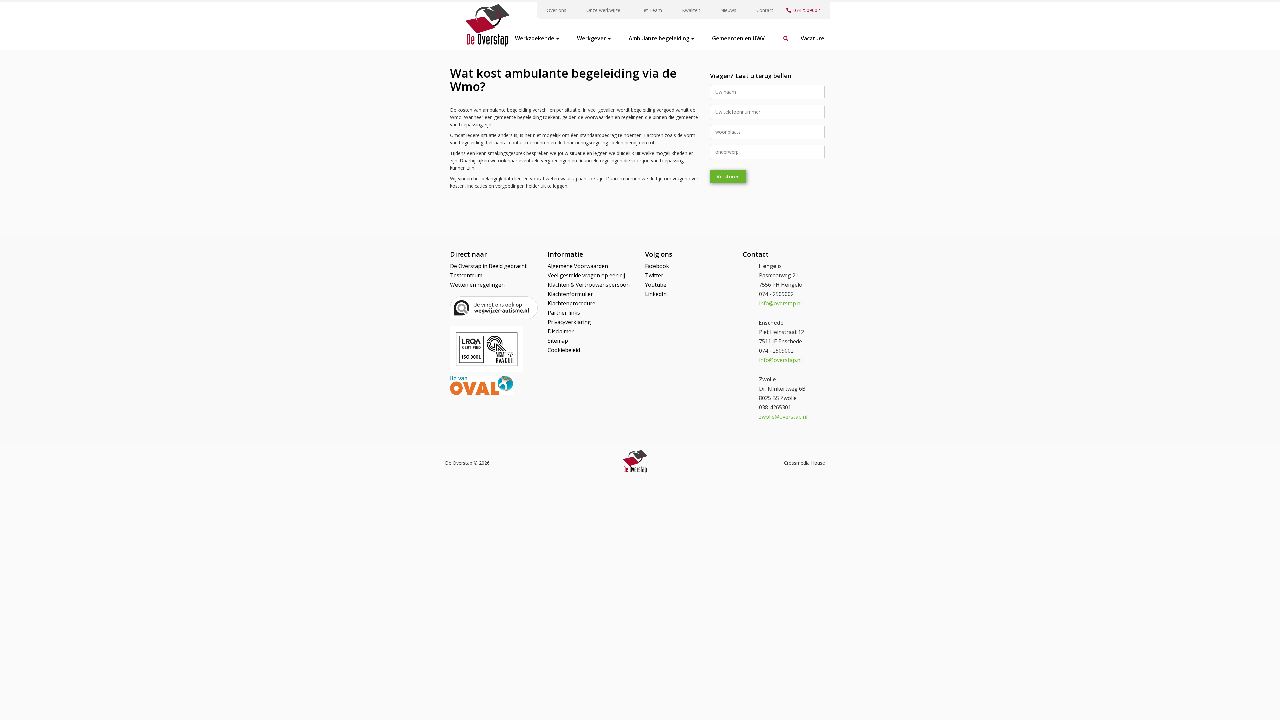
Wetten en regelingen (477, 284)
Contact (764, 10)
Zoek (782, 35)
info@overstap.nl (780, 303)
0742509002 (806, 10)
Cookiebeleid (564, 350)
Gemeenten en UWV (738, 38)
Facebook (657, 266)
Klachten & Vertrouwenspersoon (589, 284)
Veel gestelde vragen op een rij (586, 275)
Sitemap (558, 340)
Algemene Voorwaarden (578, 266)
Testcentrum (466, 275)
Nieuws (728, 10)
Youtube (655, 284)
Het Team (651, 10)
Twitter (654, 275)
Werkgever (592, 38)
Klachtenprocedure (571, 303)
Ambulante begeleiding (660, 38)
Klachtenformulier (570, 294)
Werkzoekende (535, 38)
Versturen (728, 176)
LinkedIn (656, 294)
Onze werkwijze (603, 10)
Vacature (812, 38)
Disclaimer (561, 331)
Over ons (556, 10)
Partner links (564, 312)
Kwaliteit (691, 10)
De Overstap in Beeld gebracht (488, 266)
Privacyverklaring (569, 322)
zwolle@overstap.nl (783, 416)
